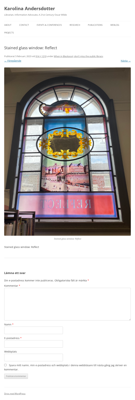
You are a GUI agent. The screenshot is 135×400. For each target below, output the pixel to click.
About (7, 24)
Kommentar (12, 285)
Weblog (114, 24)
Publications (95, 24)
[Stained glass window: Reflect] (67, 151)
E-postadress (13, 338)
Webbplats (10, 351)
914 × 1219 (41, 56)
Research (75, 24)
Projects (9, 32)
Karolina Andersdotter (29, 8)
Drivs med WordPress (14, 393)
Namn (9, 324)
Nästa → (126, 60)
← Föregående (12, 60)
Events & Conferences (49, 24)
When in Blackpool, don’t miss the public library (78, 56)
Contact (24, 24)
